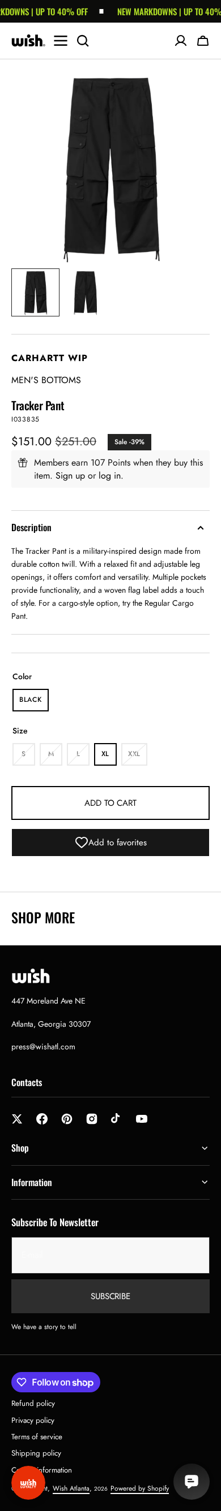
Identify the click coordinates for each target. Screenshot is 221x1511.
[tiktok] (116, 1118)
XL (109, 757)
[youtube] (141, 1118)
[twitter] (17, 1118)
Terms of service (36, 1436)
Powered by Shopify (139, 1488)
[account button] (181, 40)
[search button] (83, 40)
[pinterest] (66, 1118)
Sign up (70, 475)
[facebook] (41, 1118)
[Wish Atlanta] (28, 40)
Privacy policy (32, 1420)
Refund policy (33, 1403)
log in (110, 475)
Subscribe (110, 1296)
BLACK (34, 702)
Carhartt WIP (49, 357)
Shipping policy (36, 1453)
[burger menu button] (60, 40)
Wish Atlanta (71, 1488)
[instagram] (91, 1118)
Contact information (41, 1470)
